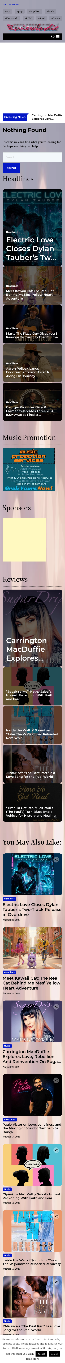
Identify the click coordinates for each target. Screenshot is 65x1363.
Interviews (9, 1119)
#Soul (41, 18)
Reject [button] (54, 1353)
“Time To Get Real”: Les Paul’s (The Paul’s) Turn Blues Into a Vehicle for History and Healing (31, 811)
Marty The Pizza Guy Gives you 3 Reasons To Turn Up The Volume (32, 335)
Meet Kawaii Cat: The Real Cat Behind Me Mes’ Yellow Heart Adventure (30, 294)
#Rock (50, 11)
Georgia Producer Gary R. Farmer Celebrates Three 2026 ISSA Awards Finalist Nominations (30, 413)
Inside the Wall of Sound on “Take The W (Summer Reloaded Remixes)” (32, 734)
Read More (32, 1359)
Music (7, 1045)
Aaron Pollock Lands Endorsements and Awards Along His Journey (27, 372)
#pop (20, 11)
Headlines (12, 232)
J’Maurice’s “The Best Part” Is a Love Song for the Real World (30, 775)
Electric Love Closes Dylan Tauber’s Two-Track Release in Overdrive (32, 257)
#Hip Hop (34, 11)
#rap (7, 11)
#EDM (28, 18)
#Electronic (11, 18)
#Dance (55, 18)
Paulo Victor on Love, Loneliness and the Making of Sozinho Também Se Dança (32, 1128)
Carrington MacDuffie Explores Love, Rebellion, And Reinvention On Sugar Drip (31, 1059)
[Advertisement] (32, 79)
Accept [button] (41, 1353)
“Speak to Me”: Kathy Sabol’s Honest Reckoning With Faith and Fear (29, 695)
